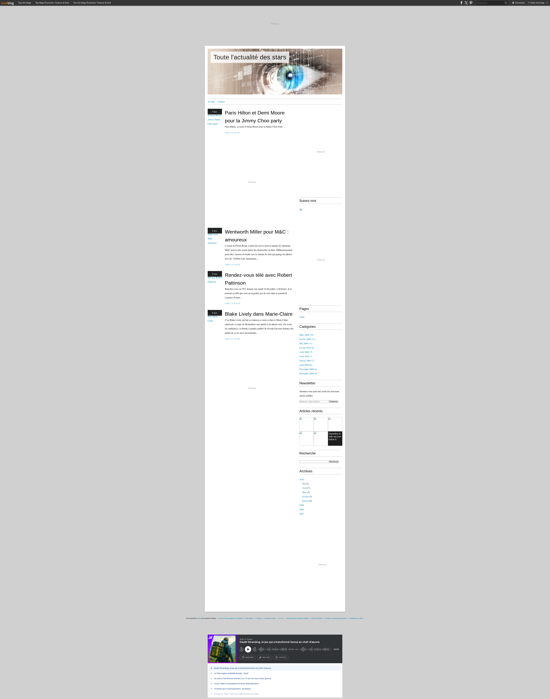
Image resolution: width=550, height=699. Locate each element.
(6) (305, 364)
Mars (304, 492)
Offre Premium (317, 618)
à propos (282, 657)
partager (266, 657)
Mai (304, 483)
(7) (305, 351)
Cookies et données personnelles (336, 618)
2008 (301, 509)
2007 (301, 513)
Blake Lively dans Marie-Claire (258, 314)
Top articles (249, 618)
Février (305, 496)
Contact (221, 101)
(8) (306, 347)
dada (198, 618)
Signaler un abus (270, 618)
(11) (307, 339)
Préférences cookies (356, 618)
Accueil (211, 101)
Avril (304, 487)
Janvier (305, 500)
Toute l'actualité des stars (249, 57)
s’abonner (249, 657)
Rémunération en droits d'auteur (298, 618)
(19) (306, 334)
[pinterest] (471, 2)
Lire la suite (232, 133)
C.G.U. (281, 618)
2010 (301, 479)
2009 (301, 505)
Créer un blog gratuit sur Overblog (230, 618)
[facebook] (461, 2)
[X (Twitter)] (466, 2)
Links (302, 316)
